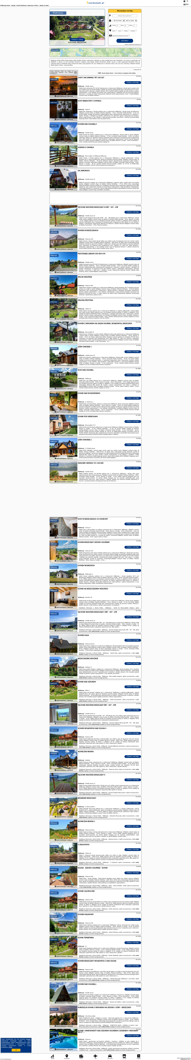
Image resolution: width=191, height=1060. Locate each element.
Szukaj (124, 41)
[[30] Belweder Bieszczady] (63, 807)
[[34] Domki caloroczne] (63, 900)
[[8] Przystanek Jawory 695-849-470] (63, 263)
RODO (10, 1047)
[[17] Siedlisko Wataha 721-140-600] (63, 472)
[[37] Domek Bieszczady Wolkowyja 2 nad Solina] (63, 970)
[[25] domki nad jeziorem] (63, 691)
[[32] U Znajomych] (63, 854)
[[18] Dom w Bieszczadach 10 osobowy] (63, 528)
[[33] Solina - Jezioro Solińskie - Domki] (63, 877)
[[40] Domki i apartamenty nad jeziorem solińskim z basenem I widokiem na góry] (63, 1040)
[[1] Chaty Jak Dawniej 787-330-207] (63, 87)
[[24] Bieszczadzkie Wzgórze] (63, 668)
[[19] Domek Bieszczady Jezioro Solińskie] (63, 551)
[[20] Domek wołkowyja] (63, 575)
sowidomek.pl (95, 3)
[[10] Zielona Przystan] (63, 309)
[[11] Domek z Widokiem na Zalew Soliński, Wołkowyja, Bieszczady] (63, 333)
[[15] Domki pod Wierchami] (63, 426)
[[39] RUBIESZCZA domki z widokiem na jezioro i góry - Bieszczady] (63, 1017)
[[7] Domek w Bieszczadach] (63, 240)
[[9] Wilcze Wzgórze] (63, 286)
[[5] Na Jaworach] (63, 180)
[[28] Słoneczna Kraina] (63, 761)
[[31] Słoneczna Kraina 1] (63, 831)
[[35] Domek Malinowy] (63, 924)
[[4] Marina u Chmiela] (63, 157)
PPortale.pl (8, 1059)
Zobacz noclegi (133, 82)
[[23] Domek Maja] (63, 644)
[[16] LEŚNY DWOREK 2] (63, 449)
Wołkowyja (53, 79)
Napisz (188, 1059)
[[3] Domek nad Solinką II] (63, 133)
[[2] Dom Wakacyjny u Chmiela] (63, 110)
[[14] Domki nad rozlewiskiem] (63, 402)
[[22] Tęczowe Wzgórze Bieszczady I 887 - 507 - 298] (63, 621)
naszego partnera (115, 631)
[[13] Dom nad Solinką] (63, 379)
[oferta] (55, 96)
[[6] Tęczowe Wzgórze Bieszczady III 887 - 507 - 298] (63, 216)
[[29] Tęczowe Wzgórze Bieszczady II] (63, 784)
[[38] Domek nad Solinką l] (63, 993)
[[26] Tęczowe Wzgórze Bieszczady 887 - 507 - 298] (63, 714)
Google (28, 1039)
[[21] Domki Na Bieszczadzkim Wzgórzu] (63, 598)
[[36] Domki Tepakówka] (63, 947)
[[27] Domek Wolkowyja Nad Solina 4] (63, 737)
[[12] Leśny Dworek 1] (63, 356)
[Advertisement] (95, 500)
